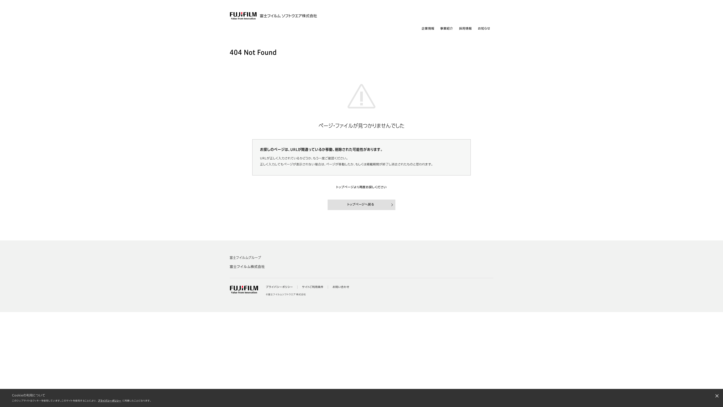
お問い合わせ (341, 287)
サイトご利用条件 (313, 287)
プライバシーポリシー (109, 401)
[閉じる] (716, 396)
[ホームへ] (284, 16)
